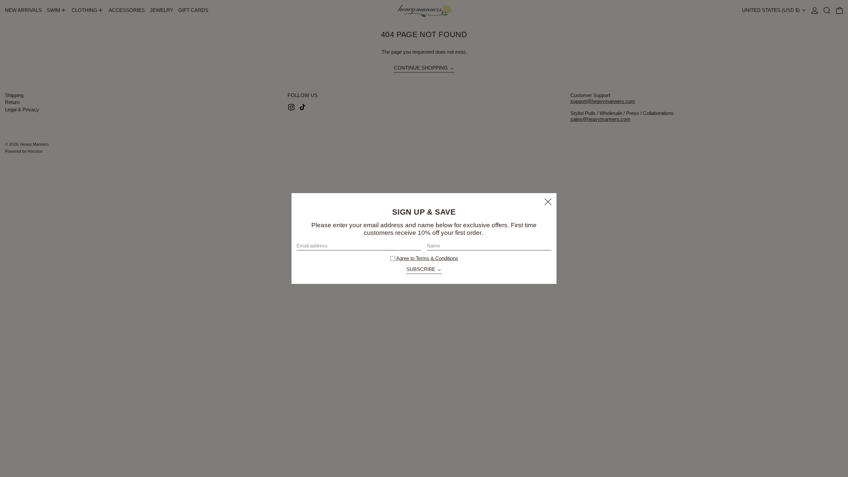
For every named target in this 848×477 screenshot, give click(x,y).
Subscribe (420, 269)
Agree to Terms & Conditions (427, 258)
